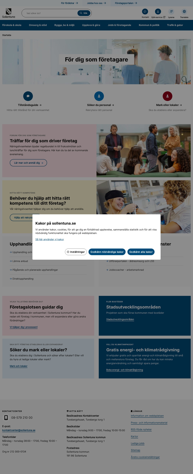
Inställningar (77, 251)
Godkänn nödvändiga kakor (107, 251)
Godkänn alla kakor (141, 251)
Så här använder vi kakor (49, 239)
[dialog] (96, 237)
